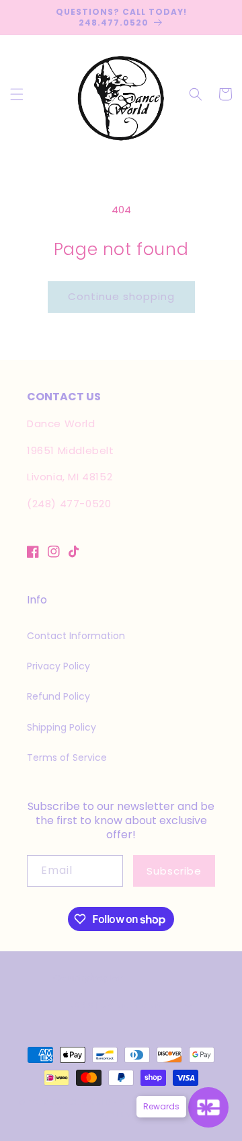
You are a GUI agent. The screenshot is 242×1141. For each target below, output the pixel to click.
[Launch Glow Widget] (208, 1107)
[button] (17, 94)
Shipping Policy (61, 727)
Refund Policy (58, 696)
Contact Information (76, 635)
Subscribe (174, 871)
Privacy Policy (58, 666)
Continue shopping (121, 296)
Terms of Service (67, 757)
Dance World (81, 1102)
